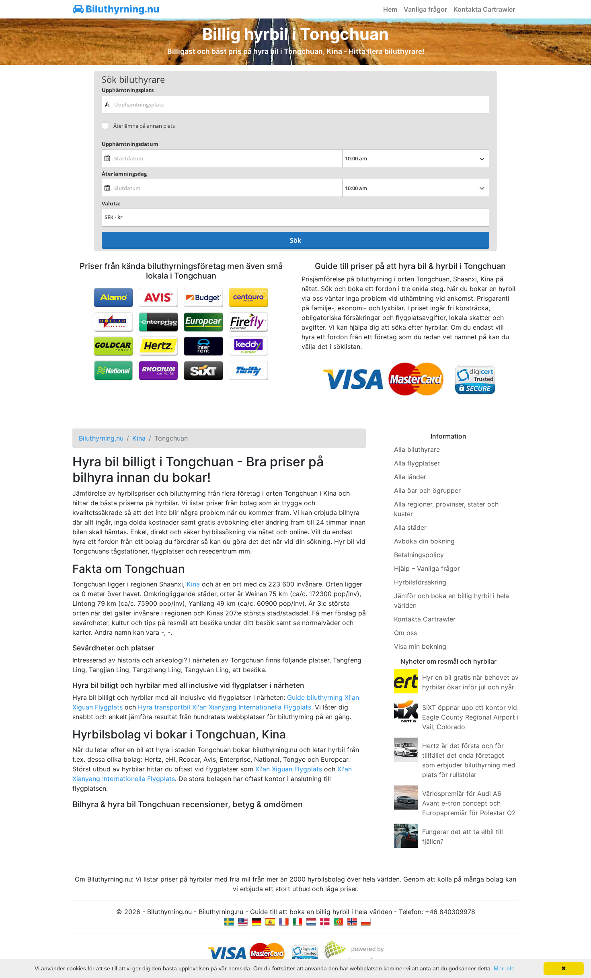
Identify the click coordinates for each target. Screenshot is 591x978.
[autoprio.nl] (311, 921)
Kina (193, 584)
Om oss (405, 633)
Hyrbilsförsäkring (420, 582)
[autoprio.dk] (325, 921)
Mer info (504, 968)
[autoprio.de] (256, 921)
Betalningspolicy (419, 555)
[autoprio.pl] (366, 921)
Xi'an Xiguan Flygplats (288, 769)
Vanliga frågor (425, 9)
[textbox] (295, 104)
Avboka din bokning (424, 541)
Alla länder (410, 477)
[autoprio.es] (270, 921)
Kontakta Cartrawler (484, 9)
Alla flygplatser (417, 463)
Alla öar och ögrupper (427, 490)
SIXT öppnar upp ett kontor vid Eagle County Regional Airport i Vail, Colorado (470, 717)
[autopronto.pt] (338, 921)
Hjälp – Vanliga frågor (427, 568)
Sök (295, 240)
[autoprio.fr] (284, 921)
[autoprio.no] (352, 921)
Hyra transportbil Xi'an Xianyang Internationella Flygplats (224, 707)
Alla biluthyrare (417, 449)
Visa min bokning (420, 646)
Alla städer (410, 527)
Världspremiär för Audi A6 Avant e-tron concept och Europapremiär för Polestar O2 (469, 803)
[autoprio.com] (243, 921)
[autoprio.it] (297, 921)
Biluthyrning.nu (121, 9)
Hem (390, 9)
